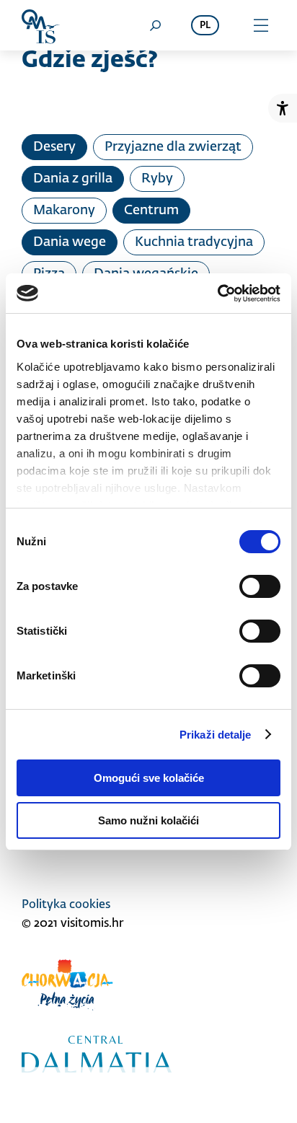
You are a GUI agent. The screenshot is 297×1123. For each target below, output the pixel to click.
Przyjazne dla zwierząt (173, 147)
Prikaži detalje (215, 734)
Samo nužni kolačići (148, 820)
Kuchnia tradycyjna (194, 242)
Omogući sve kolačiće (149, 778)
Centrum (151, 210)
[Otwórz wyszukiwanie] (155, 25)
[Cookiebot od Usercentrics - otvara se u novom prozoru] (217, 293)
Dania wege (69, 242)
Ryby (157, 178)
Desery (54, 147)
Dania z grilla (72, 178)
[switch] (259, 586)
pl (205, 25)
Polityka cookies (66, 905)
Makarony (64, 210)
